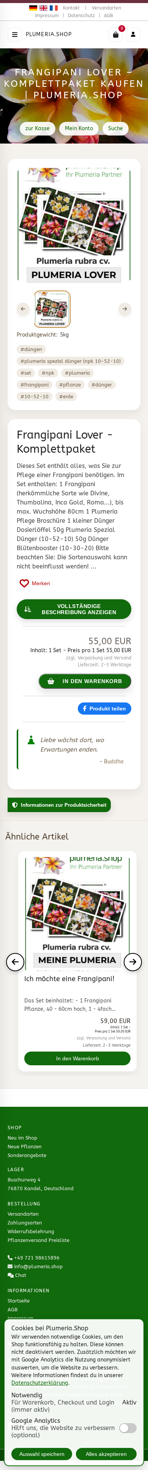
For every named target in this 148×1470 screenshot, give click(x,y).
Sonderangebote (27, 1155)
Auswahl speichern (42, 1454)
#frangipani (34, 385)
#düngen (31, 349)
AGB (108, 15)
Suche (115, 128)
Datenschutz (81, 15)
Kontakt (71, 8)
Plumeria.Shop (49, 34)
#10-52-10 (34, 396)
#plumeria (77, 373)
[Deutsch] (32, 8)
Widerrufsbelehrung (31, 1231)
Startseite (19, 1301)
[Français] (52, 8)
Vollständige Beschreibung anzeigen (79, 609)
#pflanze (70, 385)
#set (25, 373)
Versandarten (106, 8)
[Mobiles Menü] (133, 34)
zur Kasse (37, 128)
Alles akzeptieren (106, 1454)
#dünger (101, 385)
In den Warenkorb (77, 1058)
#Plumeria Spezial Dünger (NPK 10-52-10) (70, 361)
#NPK (48, 373)
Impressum (47, 15)
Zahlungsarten (25, 1223)
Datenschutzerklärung (39, 1383)
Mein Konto (79, 128)
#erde (66, 396)
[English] (42, 8)
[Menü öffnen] (15, 34)
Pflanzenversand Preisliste (38, 1240)
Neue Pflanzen (25, 1146)
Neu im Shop (22, 1138)
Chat (20, 1275)
